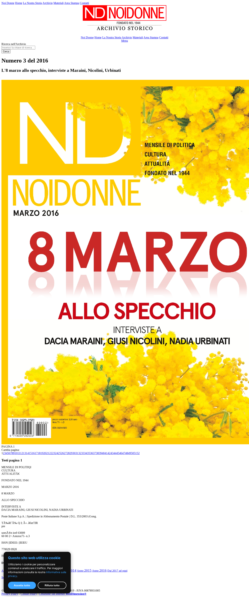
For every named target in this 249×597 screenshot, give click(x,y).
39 (100, 453)
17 (36, 453)
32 (79, 453)
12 (21, 453)
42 (109, 453)
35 (88, 453)
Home (18, 3)
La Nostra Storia (32, 3)
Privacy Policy (9, 593)
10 (16, 453)
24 (56, 453)
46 (120, 453)
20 (44, 453)
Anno (84, 570)
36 (91, 453)
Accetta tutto (22, 585)
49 (129, 453)
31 (76, 453)
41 (106, 453)
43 (111, 453)
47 (123, 453)
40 (103, 453)
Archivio (47, 3)
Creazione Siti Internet (62, 593)
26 (62, 453)
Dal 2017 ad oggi (117, 570)
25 (59, 453)
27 (65, 453)
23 (53, 453)
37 (94, 453)
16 (33, 453)
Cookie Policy (29, 593)
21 (47, 453)
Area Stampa (71, 3)
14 (27, 453)
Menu (124, 40)
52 (138, 453)
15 (30, 453)
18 (39, 453)
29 (71, 453)
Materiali (58, 3)
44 (114, 453)
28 (68, 453)
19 (41, 453)
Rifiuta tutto (52, 585)
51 (135, 453)
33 (82, 453)
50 (132, 453)
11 (18, 453)
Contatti (84, 3)
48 (126, 453)
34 (85, 453)
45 (117, 453)
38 (97, 453)
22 (50, 453)
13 (24, 453)
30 (74, 453)
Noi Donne (7, 3)
